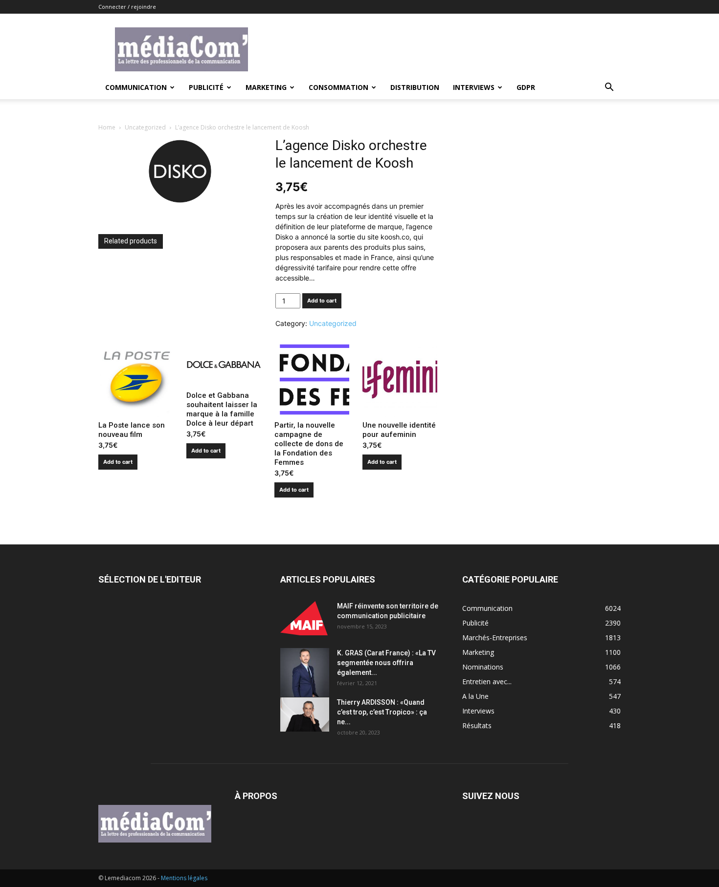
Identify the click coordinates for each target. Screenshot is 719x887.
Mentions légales (184, 878)
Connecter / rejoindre (127, 6)
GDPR (526, 87)
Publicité (206, 87)
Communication (136, 87)
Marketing (266, 87)
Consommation (338, 87)
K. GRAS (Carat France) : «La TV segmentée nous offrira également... (386, 662)
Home (106, 127)
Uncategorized (145, 127)
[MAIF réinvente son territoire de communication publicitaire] (304, 618)
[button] (609, 88)
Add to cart (322, 300)
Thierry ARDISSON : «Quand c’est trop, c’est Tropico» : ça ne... (382, 712)
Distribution (414, 87)
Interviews (473, 87)
